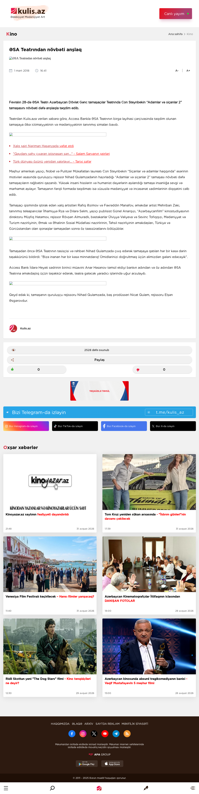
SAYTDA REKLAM (108, 723)
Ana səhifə (175, 34)
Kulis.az (25, 328)
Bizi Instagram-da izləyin (23, 426)
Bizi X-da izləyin (165, 426)
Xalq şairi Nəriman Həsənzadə (43, 146)
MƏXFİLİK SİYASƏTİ (135, 723)
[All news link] (192, 788)
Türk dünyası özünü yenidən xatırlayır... (52, 161)
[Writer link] (145, 788)
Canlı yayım (174, 14)
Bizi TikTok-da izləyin (70, 426)
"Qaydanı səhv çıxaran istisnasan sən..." (61, 154)
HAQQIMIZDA (60, 723)
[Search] (52, 788)
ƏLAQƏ (77, 723)
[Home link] (99, 788)
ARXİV (88, 723)
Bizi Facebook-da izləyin (121, 426)
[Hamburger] (6, 788)
